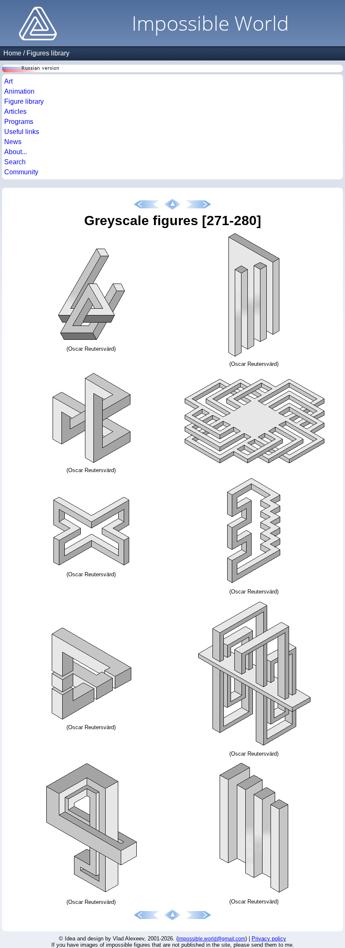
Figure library (24, 101)
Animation (19, 91)
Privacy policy (269, 938)
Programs (18, 121)
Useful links (21, 131)
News (12, 141)
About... (15, 151)
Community (21, 172)
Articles (15, 111)
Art (8, 81)
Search (15, 161)
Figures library (48, 53)
